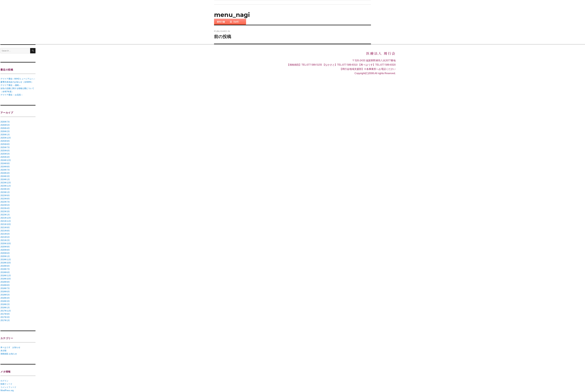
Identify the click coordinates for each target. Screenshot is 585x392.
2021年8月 (5, 231)
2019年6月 (5, 272)
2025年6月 (5, 150)
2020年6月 (5, 253)
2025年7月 (5, 147)
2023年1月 (5, 192)
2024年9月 (5, 163)
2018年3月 (5, 301)
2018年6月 (5, 291)
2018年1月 (5, 307)
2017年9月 (5, 314)
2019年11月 (5, 259)
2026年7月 (5, 122)
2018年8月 (5, 285)
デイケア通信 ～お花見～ (11, 95)
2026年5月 (5, 125)
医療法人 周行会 (381, 53)
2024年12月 (5, 160)
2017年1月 (5, 320)
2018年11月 (5, 275)
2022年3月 (5, 211)
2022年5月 (5, 205)
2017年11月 (5, 311)
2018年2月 (5, 304)
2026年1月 (5, 134)
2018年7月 (5, 288)
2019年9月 (5, 266)
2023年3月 (5, 189)
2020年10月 (5, 243)
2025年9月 (5, 141)
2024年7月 (5, 170)
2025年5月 (5, 154)
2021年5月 (5, 237)
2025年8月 (5, 144)
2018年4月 (5, 298)
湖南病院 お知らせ (8, 354)
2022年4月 (5, 208)
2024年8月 (5, 166)
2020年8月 (5, 250)
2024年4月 (5, 173)
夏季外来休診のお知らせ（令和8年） (16, 82)
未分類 (3, 350)
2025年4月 (5, 157)
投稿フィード (6, 384)
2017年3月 (5, 317)
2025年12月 (5, 138)
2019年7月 (5, 269)
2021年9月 (5, 227)
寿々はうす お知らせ (10, 347)
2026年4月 (5, 128)
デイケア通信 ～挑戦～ (10, 85)
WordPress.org (7, 390)
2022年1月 (5, 215)
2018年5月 (5, 295)
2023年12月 (5, 183)
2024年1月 (5, 179)
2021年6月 (5, 234)
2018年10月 (5, 279)
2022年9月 (5, 195)
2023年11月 (5, 186)
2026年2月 (5, 131)
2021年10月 (5, 224)
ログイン (4, 381)
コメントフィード (8, 387)
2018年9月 (5, 282)
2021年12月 (5, 218)
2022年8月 (5, 199)
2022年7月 (5, 202)
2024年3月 (5, 176)
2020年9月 (5, 247)
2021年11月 (5, 221)
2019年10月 (5, 263)
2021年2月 (5, 240)
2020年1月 (5, 256)
